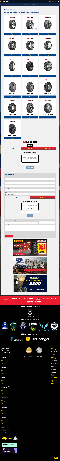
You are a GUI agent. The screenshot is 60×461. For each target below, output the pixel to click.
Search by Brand (54, 352)
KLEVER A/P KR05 (47, 93)
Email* (6, 184)
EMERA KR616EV (30, 31)
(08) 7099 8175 (6, 412)
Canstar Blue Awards (5, 430)
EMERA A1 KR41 (12, 31)
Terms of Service (36, 233)
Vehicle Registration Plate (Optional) (12, 220)
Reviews (53, 385)
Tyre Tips (52, 355)
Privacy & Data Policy (8, 459)
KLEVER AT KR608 (29, 114)
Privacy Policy (28, 233)
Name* (6, 177)
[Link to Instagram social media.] (57, 458)
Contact (52, 375)
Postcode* (7, 188)
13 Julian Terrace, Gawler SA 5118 (8, 381)
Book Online (54, 377)
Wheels (52, 357)
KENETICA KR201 (12, 93)
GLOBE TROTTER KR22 (12, 52)
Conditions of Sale (16, 459)
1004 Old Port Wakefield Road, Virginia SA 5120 (9, 421)
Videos (52, 383)
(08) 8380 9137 (6, 422)
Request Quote (9, 236)
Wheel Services (54, 371)
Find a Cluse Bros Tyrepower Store (31, 4)
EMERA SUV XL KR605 (48, 31)
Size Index (3, 429)
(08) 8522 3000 (6, 383)
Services (53, 362)
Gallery (52, 382)
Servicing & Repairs (55, 368)
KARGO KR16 (48, 52)
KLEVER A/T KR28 (12, 114)
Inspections (53, 366)
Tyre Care (53, 354)
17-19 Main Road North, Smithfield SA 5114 (7, 391)
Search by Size (54, 351)
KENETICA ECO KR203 (30, 72)
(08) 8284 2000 (6, 393)
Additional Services (54, 372)
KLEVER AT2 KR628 (12, 135)
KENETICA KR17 (48, 72)
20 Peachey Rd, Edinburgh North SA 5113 (8, 371)
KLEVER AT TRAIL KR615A (48, 114)
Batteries (52, 365)
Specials (53, 374)
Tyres (52, 348)
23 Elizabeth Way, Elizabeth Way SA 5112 (8, 411)
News (52, 380)
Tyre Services (53, 369)
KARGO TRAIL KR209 (12, 72)
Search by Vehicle (54, 349)
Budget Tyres (4, 432)
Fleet (52, 378)
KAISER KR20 (30, 52)
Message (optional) (8, 224)
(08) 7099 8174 (6, 402)
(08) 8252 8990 (6, 373)
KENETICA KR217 (30, 93)
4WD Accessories (54, 363)
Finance (3, 427)
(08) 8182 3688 (6, 363)
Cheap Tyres (3, 433)
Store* (6, 192)
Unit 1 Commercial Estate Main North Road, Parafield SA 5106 (9, 361)
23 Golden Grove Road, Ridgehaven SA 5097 (7, 401)
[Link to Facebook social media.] (55, 458)
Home (6, 9)
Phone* (6, 181)
